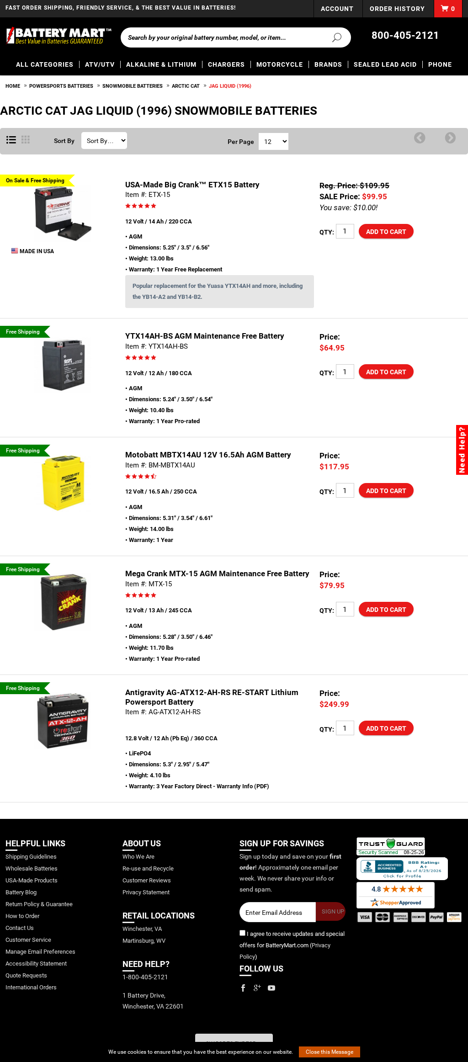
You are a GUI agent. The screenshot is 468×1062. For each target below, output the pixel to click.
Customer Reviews (146, 880)
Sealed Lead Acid (385, 64)
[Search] (334, 37)
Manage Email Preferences (40, 951)
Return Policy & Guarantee (39, 904)
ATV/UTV (100, 64)
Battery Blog (21, 892)
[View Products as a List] (11, 140)
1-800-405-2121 (145, 977)
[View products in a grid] (25, 140)
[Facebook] (243, 988)
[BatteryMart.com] (58, 35)
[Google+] (257, 988)
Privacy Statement (146, 892)
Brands (328, 64)
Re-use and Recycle (148, 868)
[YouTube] (271, 988)
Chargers (226, 64)
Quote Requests (26, 975)
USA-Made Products (31, 880)
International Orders (31, 987)
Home (12, 86)
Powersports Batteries (61, 86)
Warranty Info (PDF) (243, 786)
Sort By (64, 140)
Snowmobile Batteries (132, 86)
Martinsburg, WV (143, 940)
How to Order (22, 916)
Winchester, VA (142, 928)
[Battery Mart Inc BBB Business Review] (402, 868)
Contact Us (19, 927)
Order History (397, 8)
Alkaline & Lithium (161, 64)
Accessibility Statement (36, 963)
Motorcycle (279, 64)
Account (337, 8)
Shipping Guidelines (31, 856)
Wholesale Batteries (31, 868)
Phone (440, 64)
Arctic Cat (186, 86)
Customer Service (28, 939)
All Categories (45, 64)
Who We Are (138, 856)
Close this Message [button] (329, 1052)
